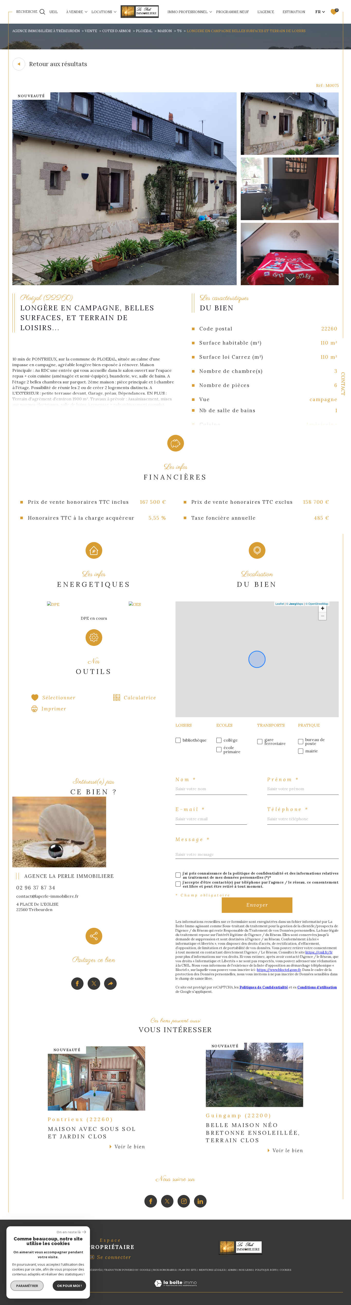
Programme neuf (232, 12)
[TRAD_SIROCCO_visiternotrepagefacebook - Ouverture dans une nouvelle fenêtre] (150, 1201)
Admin (232, 1270)
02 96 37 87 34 (35, 888)
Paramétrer (27, 1285)
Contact (343, 383)
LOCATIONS (101, 12)
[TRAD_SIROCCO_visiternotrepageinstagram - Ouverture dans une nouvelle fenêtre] (184, 1201)
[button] (289, 279)
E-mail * (191, 809)
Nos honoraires (164, 1270)
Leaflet (279, 603)
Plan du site (187, 1270)
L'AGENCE (265, 12)
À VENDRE (74, 12)
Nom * (186, 779)
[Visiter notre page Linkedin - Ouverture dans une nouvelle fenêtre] (200, 1201)
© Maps (294, 603)
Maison (165, 31)
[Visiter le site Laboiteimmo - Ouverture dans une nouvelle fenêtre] (175, 1289)
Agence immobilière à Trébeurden (46, 31)
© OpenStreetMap (317, 603)
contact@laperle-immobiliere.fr (47, 896)
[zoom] (124, 283)
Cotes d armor (116, 31)
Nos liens (246, 1270)
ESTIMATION (294, 12)
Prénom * (283, 779)
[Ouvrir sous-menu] (86, 11)
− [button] (322, 616)
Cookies (285, 1270)
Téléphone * (288, 809)
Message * (193, 839)
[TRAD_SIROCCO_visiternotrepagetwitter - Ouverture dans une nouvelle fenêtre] (167, 1201)
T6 (179, 31)
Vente (91, 31)
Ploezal (144, 31)
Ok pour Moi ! (69, 1285)
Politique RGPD (266, 1270)
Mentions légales (212, 1270)
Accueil (50, 12)
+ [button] (322, 608)
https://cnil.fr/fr (319, 952)
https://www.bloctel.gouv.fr (279, 970)
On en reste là (69, 1232)
